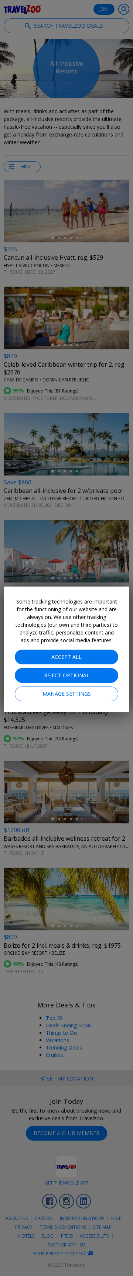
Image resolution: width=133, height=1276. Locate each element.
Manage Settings (66, 693)
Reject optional (66, 675)
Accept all (66, 656)
